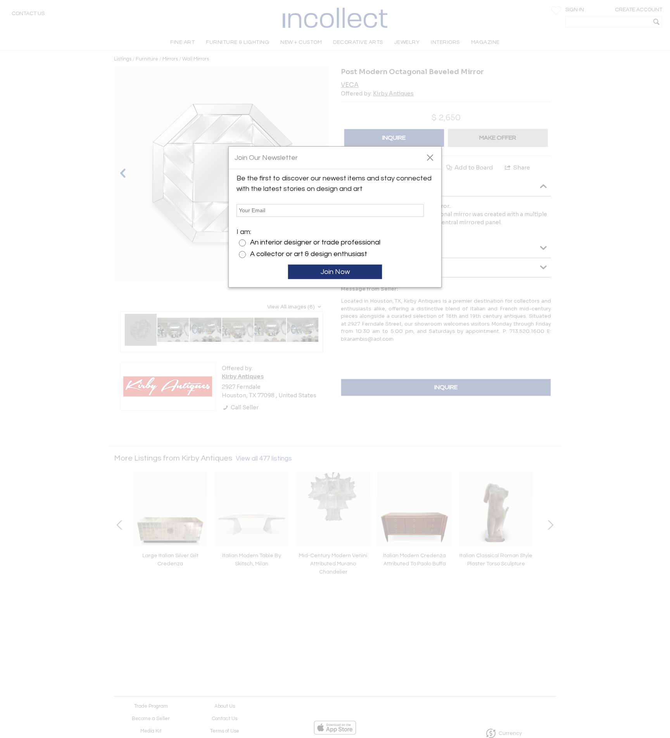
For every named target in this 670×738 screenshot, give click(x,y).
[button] (429, 157)
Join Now (335, 271)
